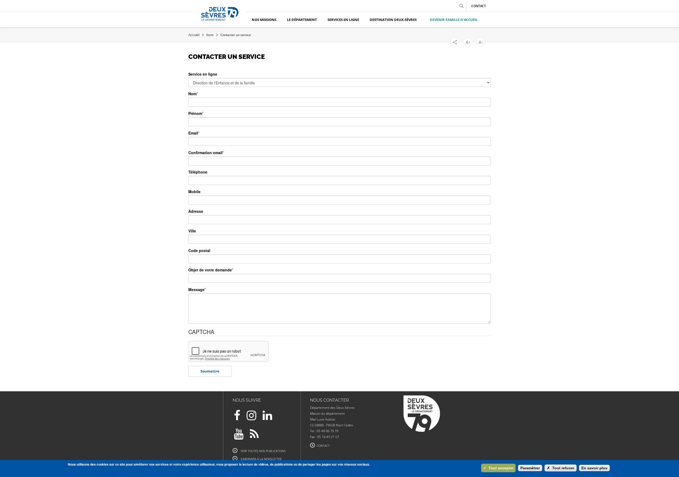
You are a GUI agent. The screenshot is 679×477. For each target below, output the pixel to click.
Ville (192, 230)
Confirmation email (205, 152)
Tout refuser (560, 468)
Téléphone (197, 172)
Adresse (195, 211)
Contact (478, 6)
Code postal (199, 250)
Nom (192, 93)
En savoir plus (594, 468)
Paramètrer (530, 468)
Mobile (194, 191)
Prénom (195, 113)
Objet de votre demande (210, 269)
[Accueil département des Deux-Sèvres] (219, 20)
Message (196, 289)
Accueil (193, 35)
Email (193, 133)
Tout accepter (498, 468)
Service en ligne (202, 74)
